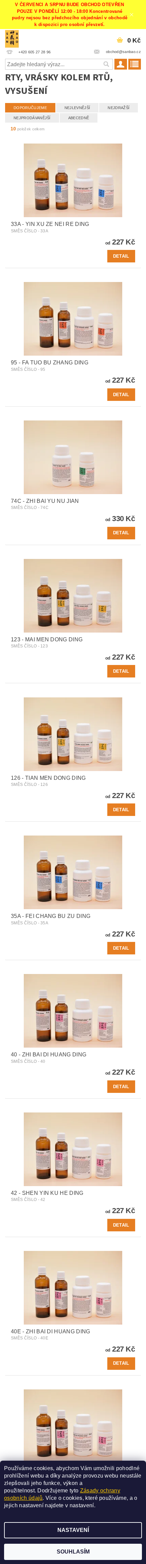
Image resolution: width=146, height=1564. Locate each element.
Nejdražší (118, 108)
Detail (121, 256)
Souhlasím (73, 1552)
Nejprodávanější (32, 118)
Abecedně (78, 118)
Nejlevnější (77, 108)
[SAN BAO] (12, 38)
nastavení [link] (82, 1505)
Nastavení (73, 1530)
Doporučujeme (30, 108)
